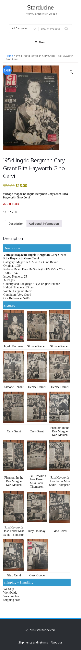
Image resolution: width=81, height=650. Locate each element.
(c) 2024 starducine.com (40, 630)
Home (9, 56)
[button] (71, 72)
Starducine (40, 7)
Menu (42, 42)
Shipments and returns (33, 642)
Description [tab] (15, 223)
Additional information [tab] (44, 223)
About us (57, 642)
